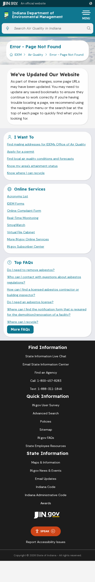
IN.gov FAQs (46, 438)
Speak (44, 531)
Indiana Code (45, 487)
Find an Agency (46, 372)
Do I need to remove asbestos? (31, 270)
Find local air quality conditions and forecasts (40, 159)
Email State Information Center (46, 364)
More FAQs (20, 329)
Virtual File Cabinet (21, 232)
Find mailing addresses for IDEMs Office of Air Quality (46, 144)
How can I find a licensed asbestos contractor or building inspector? (43, 292)
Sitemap (46, 430)
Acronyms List (17, 196)
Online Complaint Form (24, 211)
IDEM (18, 55)
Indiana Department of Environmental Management (37, 15)
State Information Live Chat (45, 356)
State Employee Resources (46, 446)
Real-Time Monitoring (22, 218)
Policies (45, 421)
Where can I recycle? (22, 322)
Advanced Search (46, 413)
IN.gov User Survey (45, 405)
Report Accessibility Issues (45, 542)
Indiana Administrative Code (45, 495)
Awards (45, 503)
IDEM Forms (15, 204)
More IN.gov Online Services (28, 239)
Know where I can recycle (26, 173)
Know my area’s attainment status (32, 166)
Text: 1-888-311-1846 (46, 389)
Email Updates (45, 479)
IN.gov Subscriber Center (25, 246)
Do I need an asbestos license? (30, 302)
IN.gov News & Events (45, 471)
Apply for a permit (20, 152)
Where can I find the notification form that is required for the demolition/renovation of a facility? (46, 312)
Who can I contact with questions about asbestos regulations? (44, 279)
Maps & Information (45, 462)
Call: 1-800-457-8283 (45, 381)
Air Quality (35, 55)
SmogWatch (16, 225)
